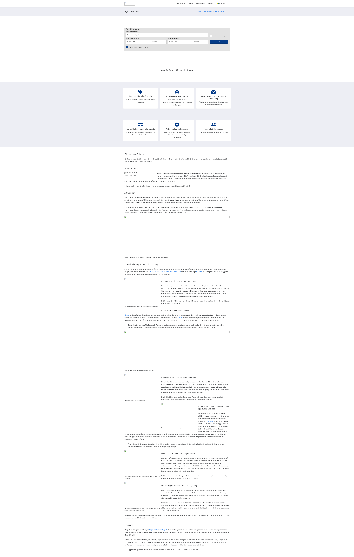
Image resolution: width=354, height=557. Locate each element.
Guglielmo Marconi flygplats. (158, 530)
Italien (181, 317)
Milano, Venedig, (154, 272)
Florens (126, 315)
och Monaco (209, 421)
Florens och (164, 272)
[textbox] (167, 35)
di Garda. (199, 272)
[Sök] (228, 4)
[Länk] (129, 4)
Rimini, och (177, 272)
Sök (219, 42)
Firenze (170, 272)
